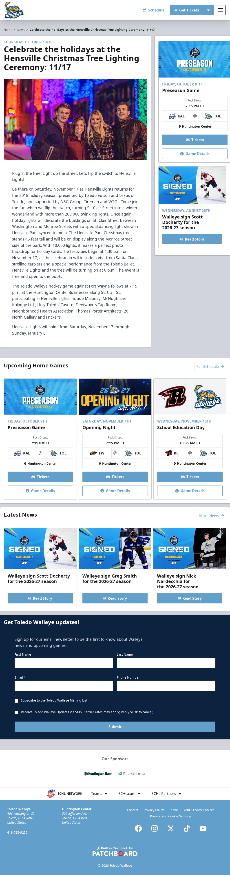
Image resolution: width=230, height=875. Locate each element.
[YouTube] (203, 828)
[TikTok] (187, 828)
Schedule (156, 10)
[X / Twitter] (170, 828)
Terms (173, 810)
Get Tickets (189, 10)
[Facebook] (138, 828)
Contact (132, 810)
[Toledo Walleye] (14, 10)
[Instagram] (154, 828)
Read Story (194, 239)
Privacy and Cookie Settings (170, 816)
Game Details (198, 153)
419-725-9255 (17, 832)
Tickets (197, 139)
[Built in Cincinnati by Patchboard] (115, 851)
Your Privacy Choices (199, 810)
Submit (115, 726)
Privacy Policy (154, 810)
